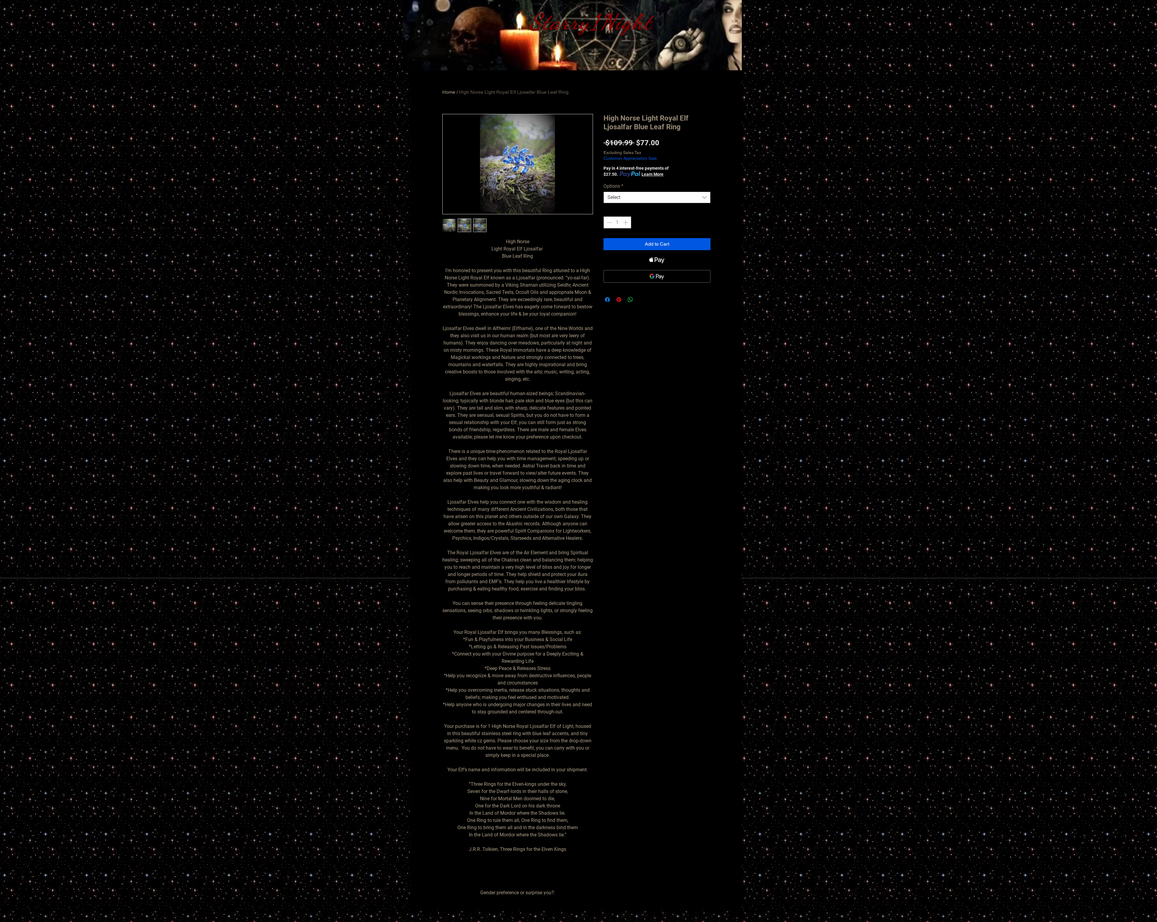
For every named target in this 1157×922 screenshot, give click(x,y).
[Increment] (626, 222)
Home (448, 92)
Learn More (652, 174)
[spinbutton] (617, 222)
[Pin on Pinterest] (618, 299)
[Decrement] (608, 222)
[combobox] (657, 197)
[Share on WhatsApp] (630, 299)
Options (613, 186)
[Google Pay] (657, 276)
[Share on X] (641, 299)
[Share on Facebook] (607, 299)
